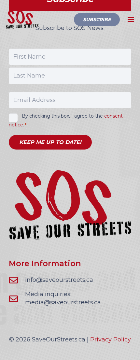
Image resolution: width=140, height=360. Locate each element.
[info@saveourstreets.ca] (17, 280)
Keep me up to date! (50, 142)
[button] (131, 19)
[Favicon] (22, 19)
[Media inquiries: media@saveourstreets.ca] (17, 298)
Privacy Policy (110, 339)
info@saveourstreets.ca (59, 279)
